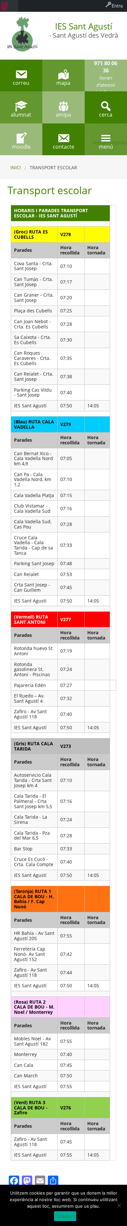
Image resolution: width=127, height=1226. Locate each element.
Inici (15, 167)
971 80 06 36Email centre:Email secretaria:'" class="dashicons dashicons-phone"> (106, 75)
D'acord (65, 1216)
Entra (117, 6)
